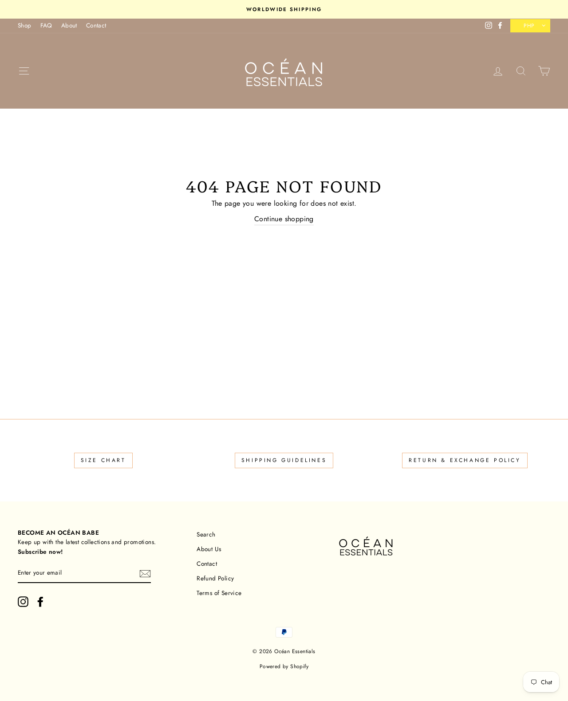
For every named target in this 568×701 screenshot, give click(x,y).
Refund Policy (215, 578)
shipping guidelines (284, 460)
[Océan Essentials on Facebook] (40, 601)
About (69, 25)
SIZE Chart (103, 460)
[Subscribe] (145, 573)
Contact (96, 25)
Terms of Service (219, 592)
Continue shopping (284, 219)
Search (206, 534)
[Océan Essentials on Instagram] (23, 601)
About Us (209, 548)
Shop (25, 25)
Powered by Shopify (284, 666)
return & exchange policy (465, 460)
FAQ (46, 25)
